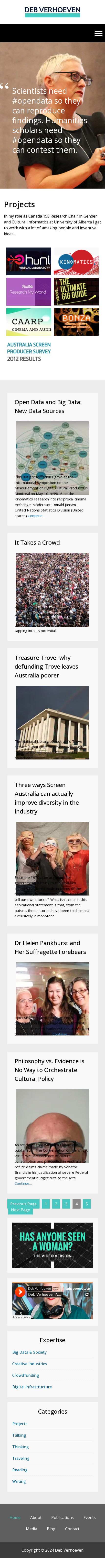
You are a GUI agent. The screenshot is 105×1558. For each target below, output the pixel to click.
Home (15, 1517)
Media (31, 1528)
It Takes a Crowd (37, 542)
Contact (72, 1528)
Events (90, 1517)
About (36, 1517)
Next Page (20, 1210)
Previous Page (23, 1204)
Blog (51, 1528)
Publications (62, 1517)
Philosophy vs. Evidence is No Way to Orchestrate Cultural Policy (49, 1070)
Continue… (36, 515)
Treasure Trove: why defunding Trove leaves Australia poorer (46, 666)
